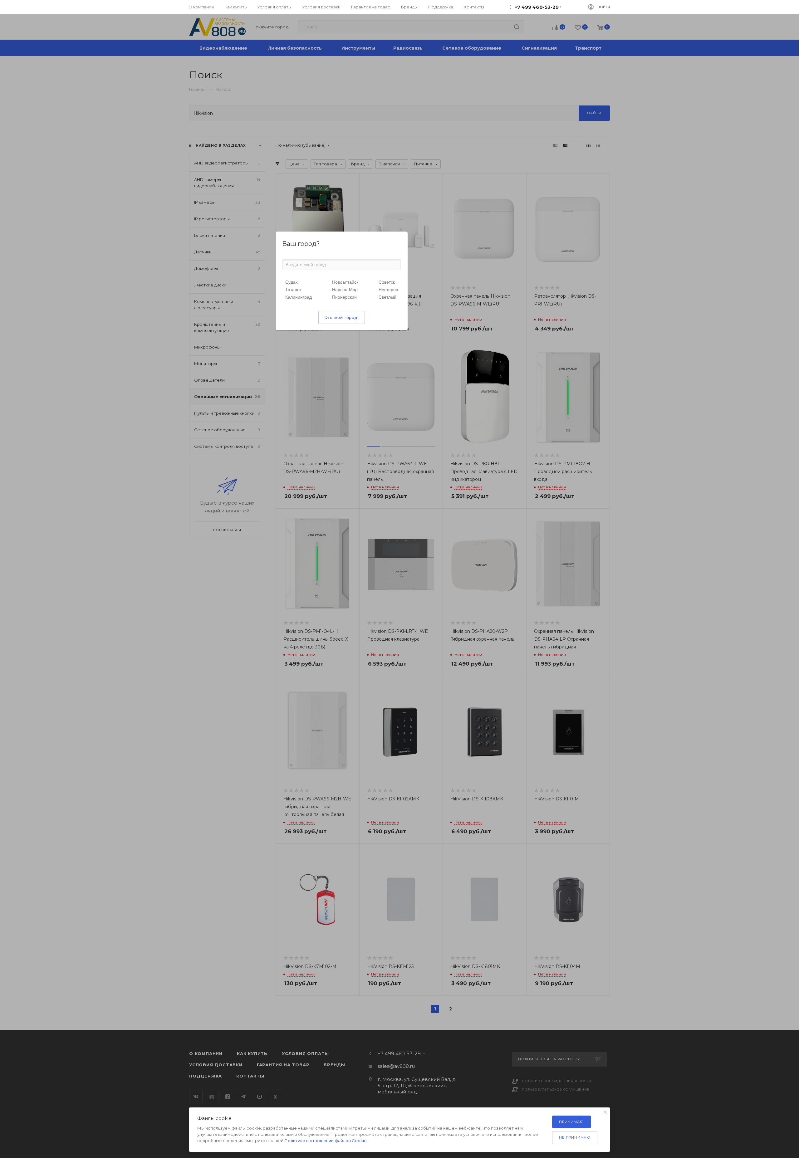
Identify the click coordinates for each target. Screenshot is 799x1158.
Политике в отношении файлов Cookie (325, 1140)
